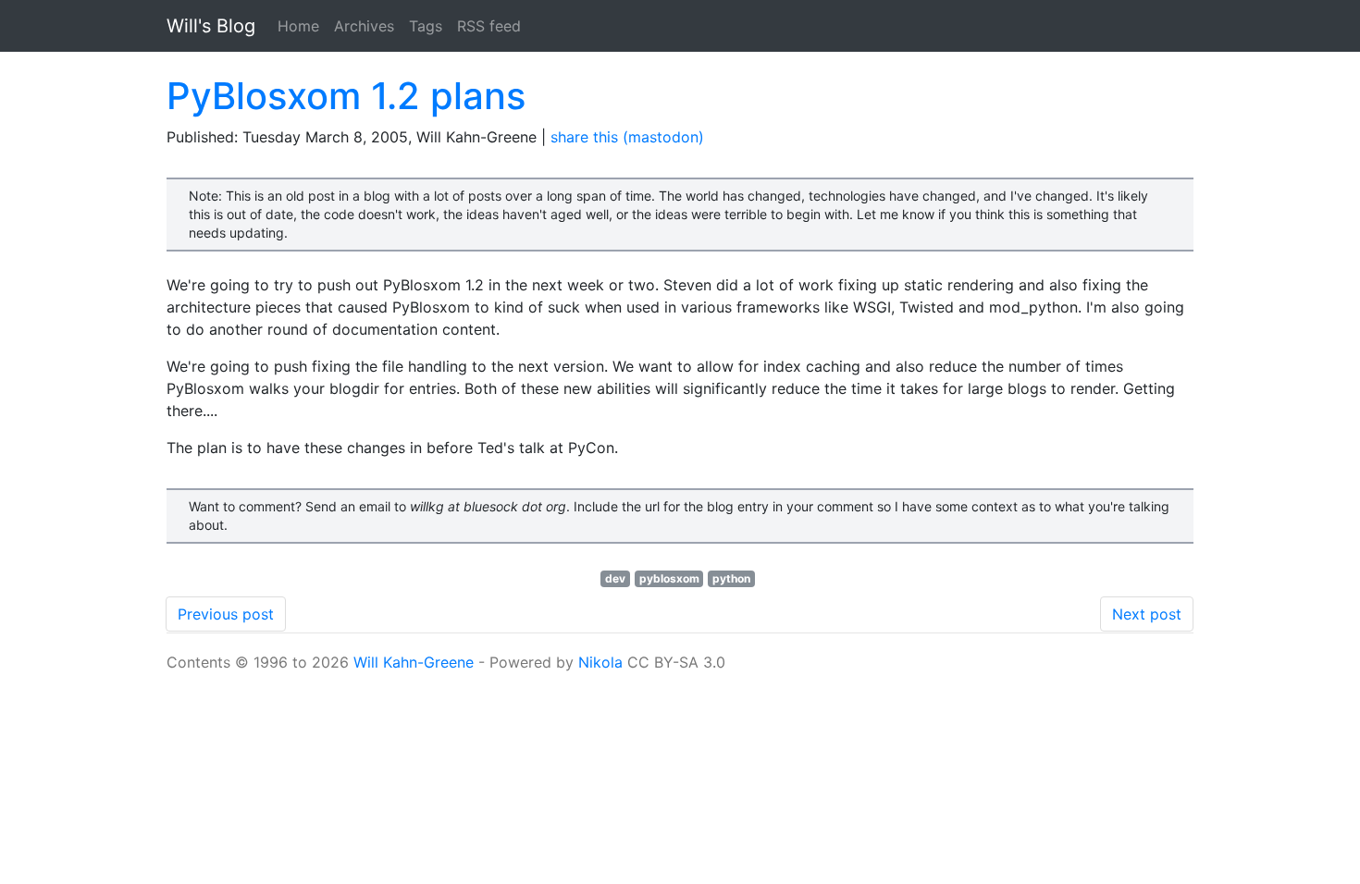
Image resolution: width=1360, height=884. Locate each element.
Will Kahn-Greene (413, 662)
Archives (364, 26)
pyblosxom (669, 578)
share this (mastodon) (627, 137)
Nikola (600, 662)
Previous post (226, 614)
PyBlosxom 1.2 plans (346, 95)
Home (298, 26)
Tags (425, 26)
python (731, 578)
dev (615, 578)
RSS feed (489, 26)
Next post (1146, 614)
